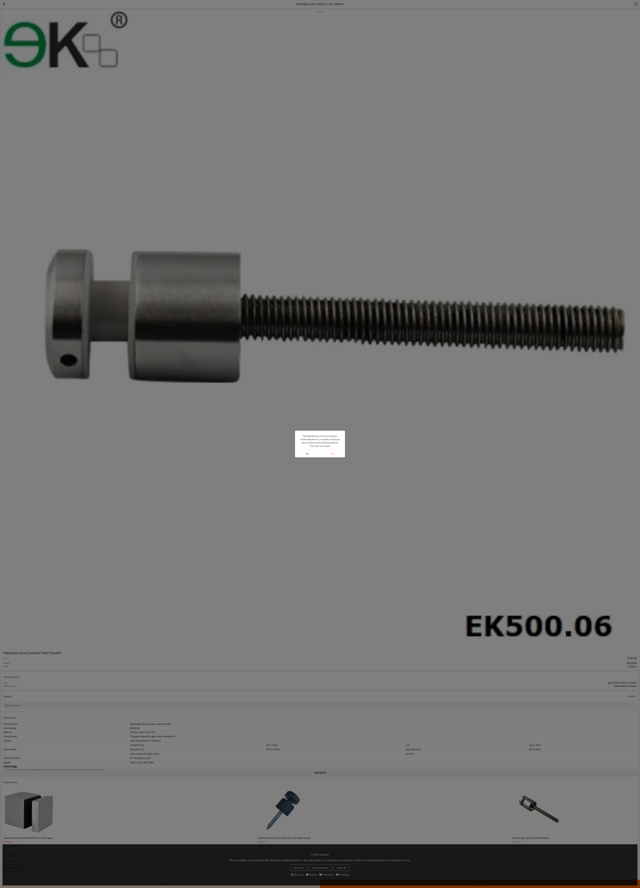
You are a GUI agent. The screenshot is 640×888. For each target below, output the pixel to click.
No (307, 454)
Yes (332, 454)
